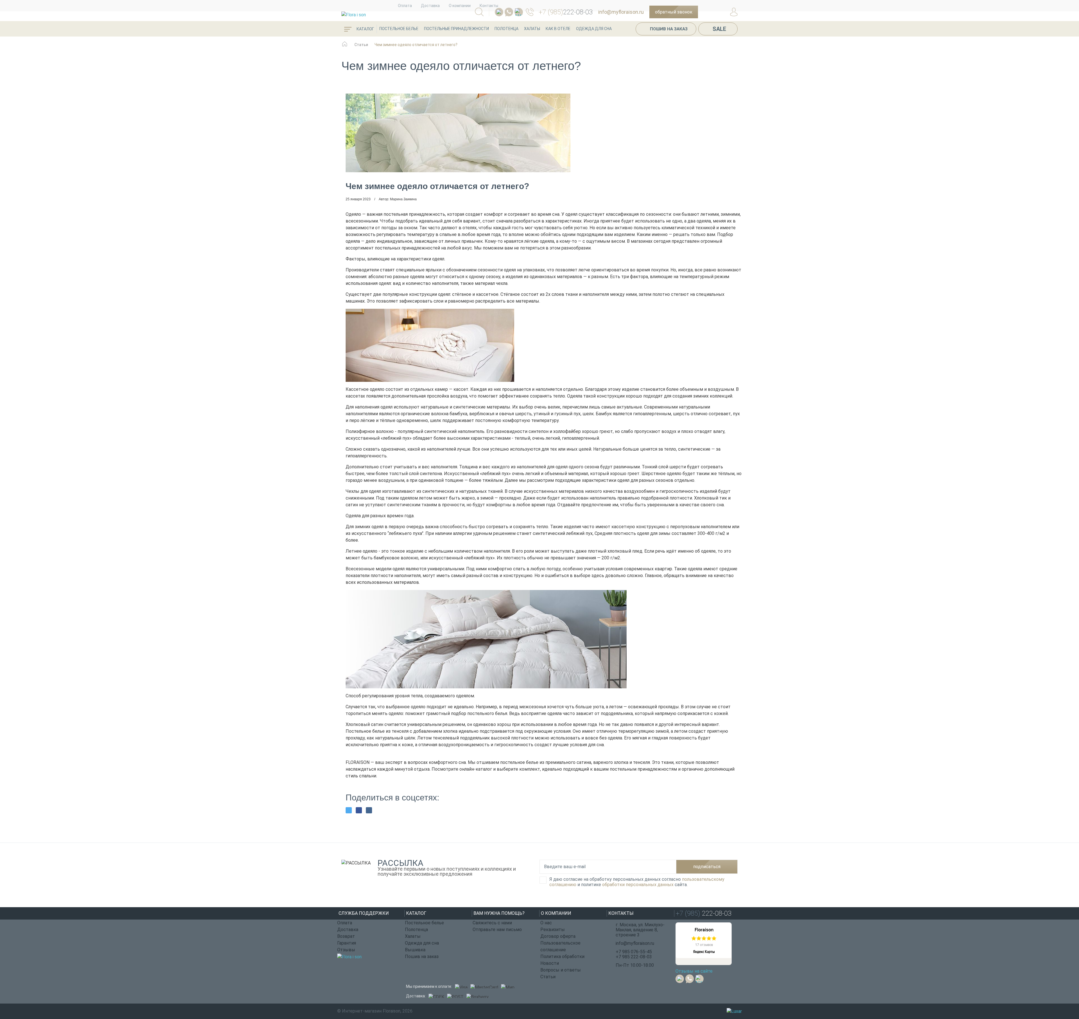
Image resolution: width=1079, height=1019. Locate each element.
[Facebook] (359, 810)
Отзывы (346, 949)
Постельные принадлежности (456, 28)
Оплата (405, 5)
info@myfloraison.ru (621, 12)
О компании (460, 5)
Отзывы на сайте (694, 971)
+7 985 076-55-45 (634, 951)
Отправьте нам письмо (497, 929)
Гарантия (346, 943)
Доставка (430, 5)
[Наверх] (1061, 984)
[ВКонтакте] (369, 810)
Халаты (532, 28)
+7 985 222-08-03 (634, 956)
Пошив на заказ (669, 28)
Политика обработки (562, 956)
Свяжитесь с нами (492, 922)
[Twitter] (349, 810)
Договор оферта (557, 936)
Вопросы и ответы (560, 970)
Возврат (346, 936)
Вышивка (415, 949)
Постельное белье (398, 28)
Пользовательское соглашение (560, 946)
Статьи (548, 976)
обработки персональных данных (638, 884)
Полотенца (506, 28)
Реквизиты (552, 929)
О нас (546, 922)
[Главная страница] (344, 47)
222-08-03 (566, 12)
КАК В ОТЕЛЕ (558, 28)
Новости (549, 963)
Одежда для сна (594, 28)
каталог (365, 29)
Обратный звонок (673, 12)
